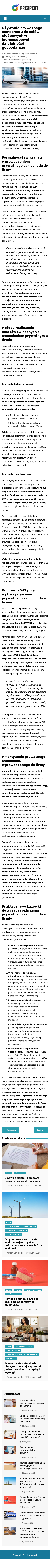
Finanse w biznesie (18, 57)
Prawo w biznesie (13, 1350)
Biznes (7, 57)
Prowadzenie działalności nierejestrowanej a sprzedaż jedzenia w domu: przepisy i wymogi (23, 1368)
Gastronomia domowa (23, 1347)
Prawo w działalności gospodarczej (16, 60)
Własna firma (40, 63)
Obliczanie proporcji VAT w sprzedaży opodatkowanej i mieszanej (32, 1419)
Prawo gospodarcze (33, 1290)
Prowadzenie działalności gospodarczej (18, 63)
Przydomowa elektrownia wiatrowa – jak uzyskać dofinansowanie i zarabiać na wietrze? (23, 1244)
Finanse (18, 1290)
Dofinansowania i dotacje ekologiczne (21, 1226)
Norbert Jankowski (12, 54)
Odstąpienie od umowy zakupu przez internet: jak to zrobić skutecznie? (32, 1434)
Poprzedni (11, 1130)
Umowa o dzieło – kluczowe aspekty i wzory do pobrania (22, 1179)
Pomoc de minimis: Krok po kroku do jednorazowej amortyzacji (22, 1301)
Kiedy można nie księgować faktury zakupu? (28, 1450)
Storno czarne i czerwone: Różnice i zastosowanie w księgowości (32, 1516)
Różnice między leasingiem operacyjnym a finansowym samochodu (32, 1466)
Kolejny (40, 1130)
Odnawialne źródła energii (16, 1230)
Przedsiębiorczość (13, 1234)
